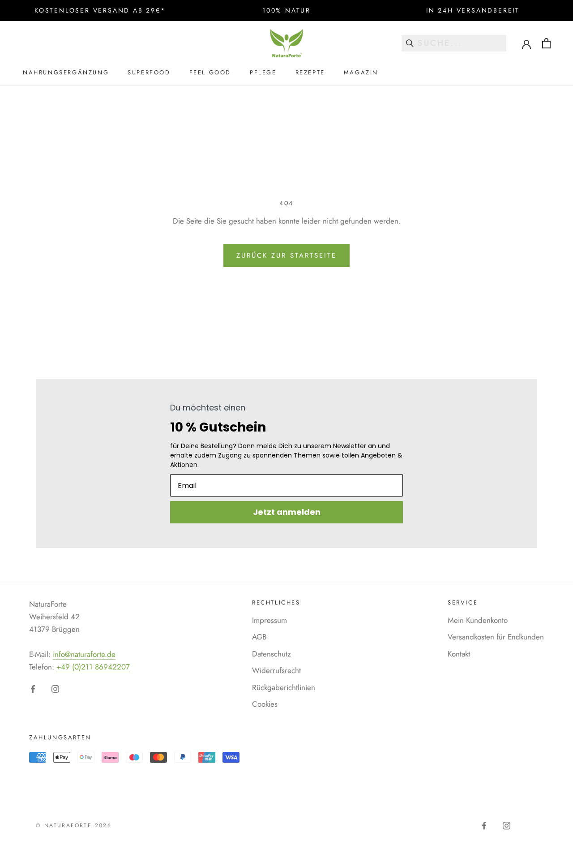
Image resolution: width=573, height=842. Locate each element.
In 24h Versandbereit (473, 10)
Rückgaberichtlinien (283, 687)
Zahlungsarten (60, 737)
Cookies (265, 704)
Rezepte (310, 72)
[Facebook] (33, 688)
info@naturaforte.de (84, 654)
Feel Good (210, 72)
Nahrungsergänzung (66, 72)
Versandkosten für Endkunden (496, 636)
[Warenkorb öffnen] (546, 43)
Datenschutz (271, 653)
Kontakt (459, 653)
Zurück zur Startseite (286, 255)
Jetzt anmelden (287, 512)
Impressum (269, 620)
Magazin (361, 72)
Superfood (149, 72)
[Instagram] (55, 688)
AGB (259, 636)
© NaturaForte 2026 (73, 825)
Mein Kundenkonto (478, 620)
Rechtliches (276, 602)
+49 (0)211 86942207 (93, 666)
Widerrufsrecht (276, 670)
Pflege (263, 72)
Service (463, 602)
